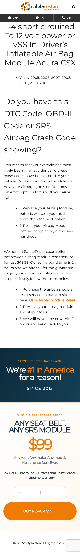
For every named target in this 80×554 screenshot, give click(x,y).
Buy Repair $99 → (40, 511)
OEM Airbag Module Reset (52, 300)
